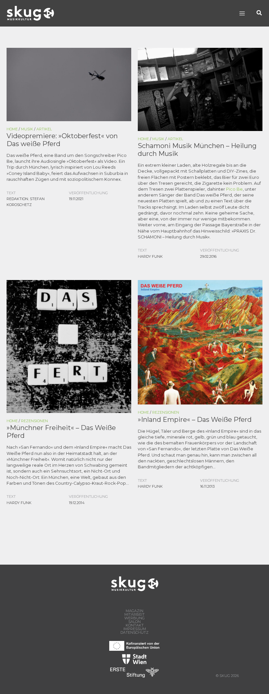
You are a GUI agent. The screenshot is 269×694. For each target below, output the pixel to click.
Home (12, 129)
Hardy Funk (150, 256)
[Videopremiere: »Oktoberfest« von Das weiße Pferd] (69, 84)
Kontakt (135, 625)
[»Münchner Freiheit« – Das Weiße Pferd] (69, 346)
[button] (259, 13)
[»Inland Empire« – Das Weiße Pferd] (200, 342)
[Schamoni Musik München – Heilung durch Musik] (200, 89)
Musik (27, 129)
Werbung (134, 618)
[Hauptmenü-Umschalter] (242, 13)
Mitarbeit (134, 614)
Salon (134, 622)
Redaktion (17, 199)
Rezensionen (34, 421)
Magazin (134, 611)
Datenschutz (134, 632)
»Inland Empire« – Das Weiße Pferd (195, 419)
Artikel (44, 129)
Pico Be (234, 189)
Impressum (134, 629)
